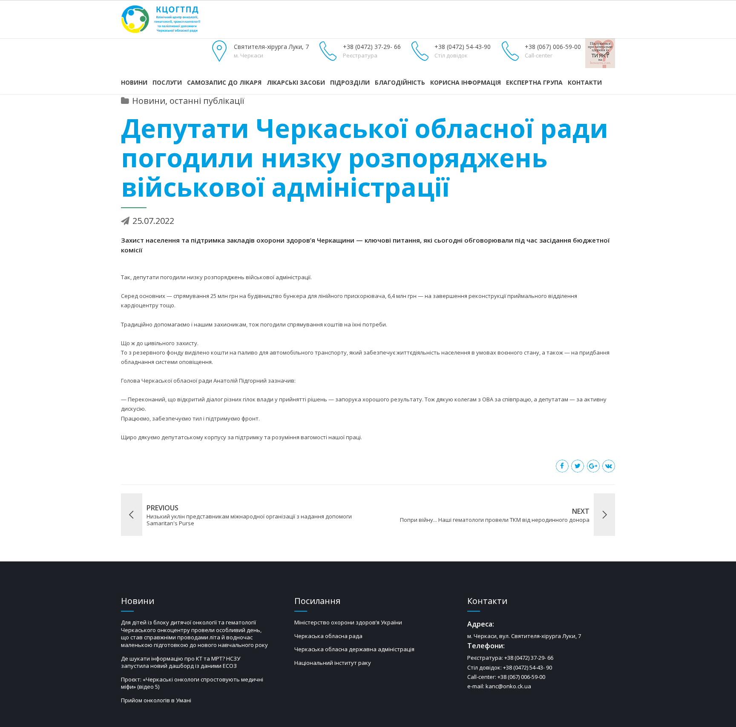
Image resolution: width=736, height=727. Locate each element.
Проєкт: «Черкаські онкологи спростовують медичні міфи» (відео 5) (192, 683)
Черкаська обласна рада (328, 636)
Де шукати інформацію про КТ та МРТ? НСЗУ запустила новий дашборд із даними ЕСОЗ (180, 662)
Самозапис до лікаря (224, 82)
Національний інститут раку (332, 663)
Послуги (167, 82)
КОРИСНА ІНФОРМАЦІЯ (465, 82)
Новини (134, 82)
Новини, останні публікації (188, 100)
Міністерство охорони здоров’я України (348, 622)
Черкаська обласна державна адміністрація (354, 649)
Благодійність (400, 82)
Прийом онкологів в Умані (156, 700)
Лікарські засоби (296, 82)
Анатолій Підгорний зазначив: (254, 380)
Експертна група (534, 82)
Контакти (585, 82)
